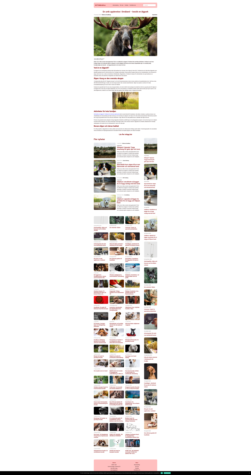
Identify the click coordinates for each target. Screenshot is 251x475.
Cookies (126, 5)
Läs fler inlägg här (125, 134)
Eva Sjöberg (126, 194)
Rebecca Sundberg (106, 14)
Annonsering (116, 5)
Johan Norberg (126, 160)
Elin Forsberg (125, 177)
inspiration (154, 14)
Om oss (121, 5)
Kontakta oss (133, 5)
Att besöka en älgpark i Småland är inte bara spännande (107, 114)
